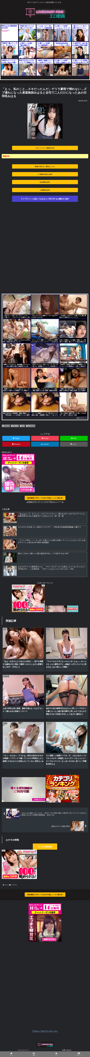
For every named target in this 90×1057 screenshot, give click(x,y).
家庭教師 (15, 426)
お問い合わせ (66, 1050)
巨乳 (23, 426)
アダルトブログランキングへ (45, 1031)
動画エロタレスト (83, 78)
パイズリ (6, 426)
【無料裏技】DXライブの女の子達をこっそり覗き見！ (45, 498)
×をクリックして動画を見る (45, 148)
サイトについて (23, 1050)
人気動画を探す (45, 190)
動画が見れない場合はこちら (45, 166)
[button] (83, 530)
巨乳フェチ (31, 426)
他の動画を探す (45, 182)
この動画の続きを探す (45, 174)
